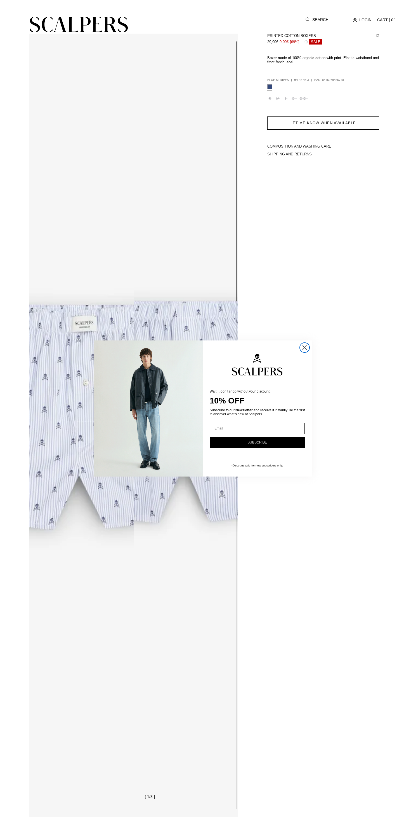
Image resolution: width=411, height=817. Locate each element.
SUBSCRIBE (257, 442)
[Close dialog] (305, 348)
